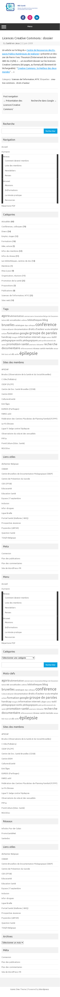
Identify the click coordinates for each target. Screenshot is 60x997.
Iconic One (15, 989)
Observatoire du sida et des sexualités (19, 433)
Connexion (6, 553)
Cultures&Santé (8, 329)
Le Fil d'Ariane (8, 424)
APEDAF (5, 369)
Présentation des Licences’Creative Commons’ (12, 104)
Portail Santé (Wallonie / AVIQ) (15, 518)
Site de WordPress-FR (11, 568)
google (24, 333)
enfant (4, 334)
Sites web (6, 300)
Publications (7, 290)
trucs (6, 354)
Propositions (7, 285)
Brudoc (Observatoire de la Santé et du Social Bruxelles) (26, 374)
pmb (40, 341)
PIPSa (4, 438)
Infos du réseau (8, 256)
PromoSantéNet (9, 833)
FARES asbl (6, 414)
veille (17, 354)
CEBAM (5, 469)
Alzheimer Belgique (10, 464)
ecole (47, 329)
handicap (7, 337)
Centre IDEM (7, 394)
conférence (45, 324)
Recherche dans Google (43, 100)
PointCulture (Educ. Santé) (13, 443)
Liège (43, 337)
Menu (29, 26)
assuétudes (15, 320)
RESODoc (6, 448)
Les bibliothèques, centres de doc (16, 261)
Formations (7, 241)
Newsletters (10, 170)
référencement (26, 348)
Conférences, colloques (12, 226)
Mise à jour (6, 271)
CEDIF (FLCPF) (8, 384)
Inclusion (5, 503)
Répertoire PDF (8, 206)
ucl (10, 354)
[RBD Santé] (30, 11)
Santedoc (6, 838)
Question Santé (8, 533)
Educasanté (7, 488)
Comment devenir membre (17, 161)
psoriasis (32, 344)
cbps (26, 325)
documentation (21, 329)
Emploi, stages (8, 236)
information (24, 337)
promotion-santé (17, 344)
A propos (6, 152)
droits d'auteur (23, 83)
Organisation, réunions (12, 276)
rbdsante (39, 344)
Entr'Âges (6, 404)
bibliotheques (34, 320)
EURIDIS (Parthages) (10, 409)
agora (6, 315)
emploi (54, 329)
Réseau (6, 156)
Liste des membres (13, 165)
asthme (24, 320)
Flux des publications (11, 558)
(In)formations (11, 190)
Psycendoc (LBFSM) (10, 528)
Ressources (10, 200)
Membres (6, 266)
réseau (36, 348)
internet (36, 337)
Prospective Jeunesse (11, 523)
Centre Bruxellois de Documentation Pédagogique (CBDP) (27, 474)
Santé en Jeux (13, 43)
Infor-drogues (8, 508)
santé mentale (46, 348)
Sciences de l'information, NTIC (25, 79)
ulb (12, 354)
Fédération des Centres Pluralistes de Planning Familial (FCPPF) (29, 419)
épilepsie (28, 353)
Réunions (9, 185)
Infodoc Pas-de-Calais (11, 828)
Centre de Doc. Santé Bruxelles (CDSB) (18, 389)
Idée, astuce (7, 246)
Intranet (6, 181)
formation (13, 333)
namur (48, 337)
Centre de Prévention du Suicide (16, 479)
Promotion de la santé (11, 281)
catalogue (19, 325)
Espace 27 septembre (11, 498)
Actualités (6, 221)
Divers (4, 231)
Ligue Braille (7, 513)
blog (45, 319)
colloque (31, 325)
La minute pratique (13, 195)
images (15, 337)
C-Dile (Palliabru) (9, 379)
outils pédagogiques (27, 340)
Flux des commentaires (12, 563)
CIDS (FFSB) (7, 484)
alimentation (17, 316)
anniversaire (29, 316)
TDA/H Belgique (9, 538)
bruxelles (8, 325)
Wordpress (44, 989)
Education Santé (9, 493)
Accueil (5, 147)
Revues (8, 175)
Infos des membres (10, 251)
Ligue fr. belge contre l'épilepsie (15, 428)
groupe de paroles (43, 333)
